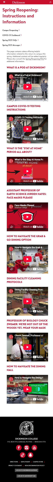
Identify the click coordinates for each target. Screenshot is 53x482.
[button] (19, 447)
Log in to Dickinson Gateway (26, 470)
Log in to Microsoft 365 (26, 476)
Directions (14, 462)
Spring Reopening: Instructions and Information (20, 16)
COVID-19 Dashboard (11, 35)
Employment (25, 462)
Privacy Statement (15, 465)
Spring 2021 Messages (11, 45)
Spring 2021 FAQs (9, 40)
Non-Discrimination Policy (34, 465)
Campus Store (38, 462)
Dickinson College (18, 2)
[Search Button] (50, 2)
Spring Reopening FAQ (35, 59)
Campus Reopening (10, 30)
